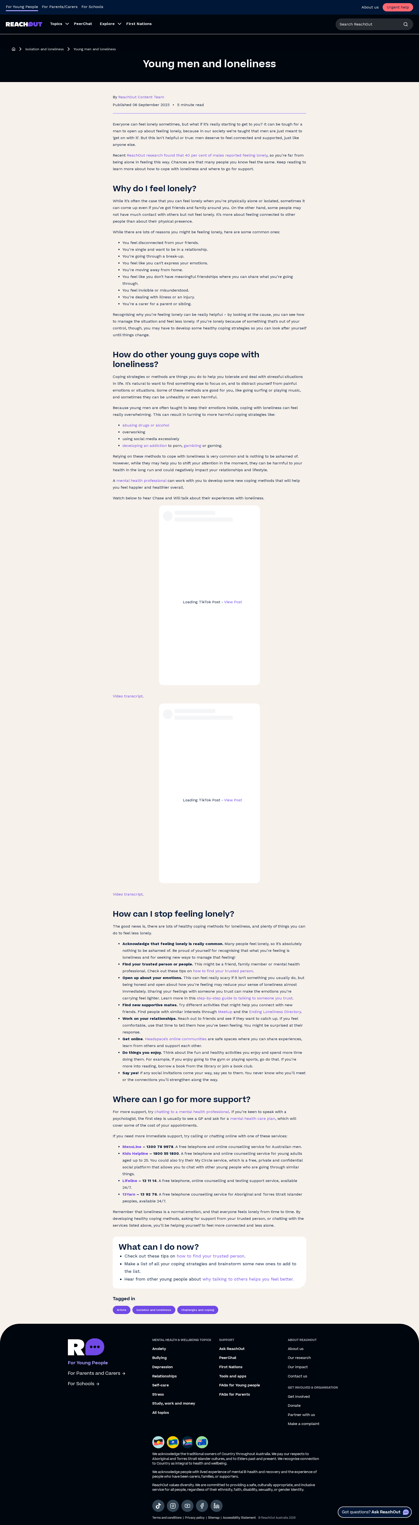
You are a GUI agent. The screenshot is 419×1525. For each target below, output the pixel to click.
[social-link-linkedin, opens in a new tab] (216, 1506)
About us (370, 7)
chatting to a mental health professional (191, 1111)
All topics (160, 1412)
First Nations (230, 1367)
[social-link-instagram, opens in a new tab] (173, 1506)
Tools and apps (232, 1376)
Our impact (298, 1367)
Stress (158, 1394)
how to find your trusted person (210, 1255)
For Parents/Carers (60, 6)
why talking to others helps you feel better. (248, 1279)
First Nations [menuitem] (139, 23)
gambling (192, 445)
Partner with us (301, 1415)
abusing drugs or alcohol (145, 425)
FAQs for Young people (239, 1385)
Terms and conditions (167, 1518)
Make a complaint (303, 1424)
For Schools (92, 6)
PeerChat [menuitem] (83, 23)
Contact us (297, 1376)
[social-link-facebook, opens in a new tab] (202, 1506)
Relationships (164, 1376)
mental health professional (141, 480)
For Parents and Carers (94, 1373)
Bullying (159, 1358)
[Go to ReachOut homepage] (24, 24)
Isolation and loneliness (44, 49)
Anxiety (159, 1349)
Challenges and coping (197, 1310)
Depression (162, 1367)
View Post (233, 602)
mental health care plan (252, 1118)
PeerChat (227, 1358)
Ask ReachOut (232, 1349)
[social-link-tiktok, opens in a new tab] (158, 1506)
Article (121, 1310)
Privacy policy (195, 1518)
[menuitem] (58, 24)
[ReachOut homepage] (14, 49)
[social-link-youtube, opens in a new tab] (187, 1506)
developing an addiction (144, 445)
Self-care (160, 1385)
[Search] (406, 24)
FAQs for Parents (234, 1394)
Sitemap (213, 1518)
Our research (299, 1358)
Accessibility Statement (239, 1518)
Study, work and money (173, 1403)
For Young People (22, 6)
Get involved (299, 1396)
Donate (294, 1405)
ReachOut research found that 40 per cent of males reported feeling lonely (197, 155)
